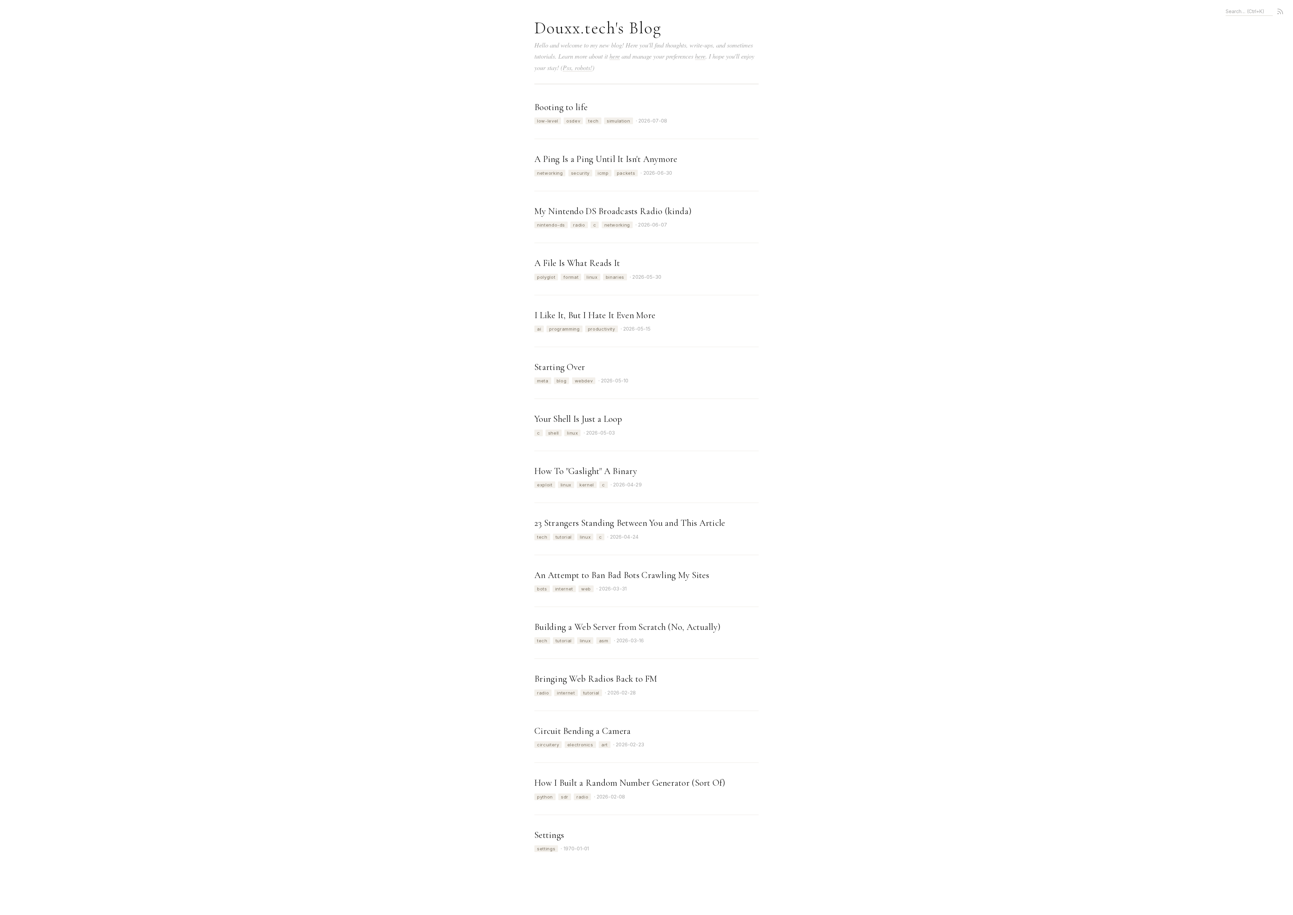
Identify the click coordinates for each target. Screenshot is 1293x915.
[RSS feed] (1280, 11)
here (614, 56)
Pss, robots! (577, 67)
